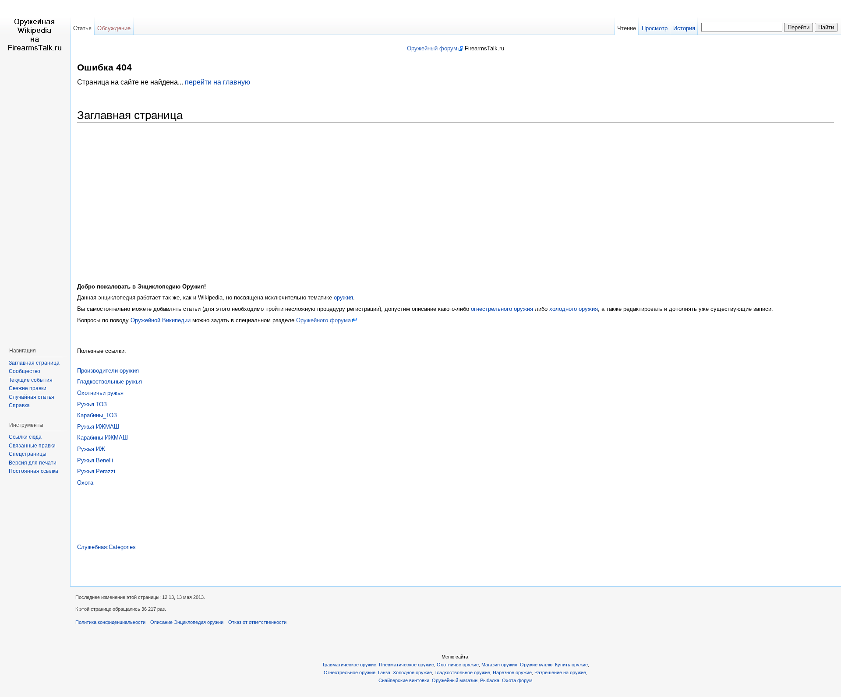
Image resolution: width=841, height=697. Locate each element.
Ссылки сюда (25, 437)
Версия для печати (33, 463)
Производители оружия (108, 370)
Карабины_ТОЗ (97, 415)
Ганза (384, 672)
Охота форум (517, 680)
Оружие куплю (536, 664)
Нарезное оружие (512, 672)
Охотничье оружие (458, 664)
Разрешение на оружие (560, 672)
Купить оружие (571, 664)
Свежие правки (27, 388)
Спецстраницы (27, 454)
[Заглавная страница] (35, 35)
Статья (82, 28)
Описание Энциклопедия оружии (186, 622)
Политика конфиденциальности (110, 622)
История (684, 28)
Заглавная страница (34, 363)
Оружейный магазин (454, 680)
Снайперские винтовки (403, 680)
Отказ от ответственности (257, 622)
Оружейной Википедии (161, 320)
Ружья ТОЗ (92, 404)
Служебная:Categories (106, 547)
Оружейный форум (432, 48)
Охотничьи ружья (100, 393)
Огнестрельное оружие (349, 672)
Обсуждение (114, 28)
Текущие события (31, 380)
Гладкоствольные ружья (109, 381)
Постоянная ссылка (33, 471)
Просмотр (655, 28)
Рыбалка (489, 680)
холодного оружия (573, 309)
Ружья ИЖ (91, 449)
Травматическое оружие (349, 664)
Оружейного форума (323, 320)
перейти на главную (217, 82)
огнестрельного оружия (502, 309)
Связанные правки (32, 446)
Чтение (626, 28)
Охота (85, 482)
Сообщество (24, 371)
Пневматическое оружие (406, 664)
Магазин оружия (499, 664)
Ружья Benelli (95, 460)
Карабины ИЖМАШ (102, 437)
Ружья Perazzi (96, 471)
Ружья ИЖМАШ (98, 426)
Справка (19, 405)
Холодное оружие (412, 672)
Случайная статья (31, 397)
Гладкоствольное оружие (462, 672)
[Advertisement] (455, 195)
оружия (343, 297)
